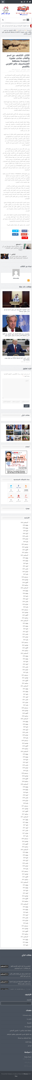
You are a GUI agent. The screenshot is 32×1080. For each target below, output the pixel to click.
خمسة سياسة (27, 1057)
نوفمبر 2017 (25, 809)
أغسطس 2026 (24, 522)
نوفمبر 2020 (25, 710)
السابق (18, 244)
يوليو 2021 (25, 689)
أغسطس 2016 (24, 849)
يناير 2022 (25, 672)
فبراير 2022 (25, 670)
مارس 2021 (25, 699)
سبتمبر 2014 (25, 901)
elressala (24, 69)
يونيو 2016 (25, 855)
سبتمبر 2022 (25, 650)
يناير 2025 (25, 574)
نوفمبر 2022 (25, 645)
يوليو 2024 (25, 591)
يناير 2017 (25, 836)
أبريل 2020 (25, 730)
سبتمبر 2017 (25, 814)
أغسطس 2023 (24, 620)
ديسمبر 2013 (25, 926)
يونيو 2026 (25, 528)
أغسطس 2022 (24, 653)
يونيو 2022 (25, 659)
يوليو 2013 (25, 939)
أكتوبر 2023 (25, 615)
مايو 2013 (25, 945)
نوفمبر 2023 (25, 612)
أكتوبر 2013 (25, 931)
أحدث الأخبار (25, 71)
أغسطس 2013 (24, 937)
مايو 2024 (25, 596)
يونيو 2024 (25, 593)
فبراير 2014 (25, 920)
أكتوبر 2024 (25, 582)
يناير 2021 (25, 705)
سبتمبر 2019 (25, 749)
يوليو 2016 (25, 852)
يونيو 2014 (25, 909)
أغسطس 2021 (24, 686)
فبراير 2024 (25, 604)
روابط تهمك (28, 1042)
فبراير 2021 (25, 702)
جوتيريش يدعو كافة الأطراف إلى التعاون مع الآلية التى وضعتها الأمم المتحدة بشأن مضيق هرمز (16, 335)
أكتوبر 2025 (25, 550)
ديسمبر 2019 (25, 740)
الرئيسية (29, 1023)
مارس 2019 (25, 765)
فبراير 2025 (25, 571)
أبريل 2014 (25, 915)
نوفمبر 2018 (25, 776)
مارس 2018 (25, 798)
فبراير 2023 (25, 637)
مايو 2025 (25, 563)
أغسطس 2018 (24, 784)
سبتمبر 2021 (25, 683)
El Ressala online (27, 1015)
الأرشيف (29, 1000)
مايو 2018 (25, 792)
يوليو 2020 (25, 721)
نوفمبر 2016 (25, 841)
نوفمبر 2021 (25, 678)
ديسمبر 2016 (25, 838)
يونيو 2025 (25, 560)
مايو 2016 (25, 858)
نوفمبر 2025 (25, 547)
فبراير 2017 (25, 833)
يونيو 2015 (25, 888)
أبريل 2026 (25, 533)
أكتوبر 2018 (25, 779)
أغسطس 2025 (24, 555)
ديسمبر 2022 (25, 642)
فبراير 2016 (25, 866)
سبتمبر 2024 (25, 585)
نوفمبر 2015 (25, 874)
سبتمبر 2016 (25, 847)
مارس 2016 (25, 863)
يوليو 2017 (25, 819)
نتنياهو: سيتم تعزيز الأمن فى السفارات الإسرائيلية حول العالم (19, 257)
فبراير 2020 (25, 735)
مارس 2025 (25, 569)
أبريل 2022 (25, 664)
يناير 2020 (25, 738)
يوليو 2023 (25, 623)
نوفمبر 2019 (25, 743)
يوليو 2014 (25, 907)
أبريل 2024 (25, 599)
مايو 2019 (25, 759)
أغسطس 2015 (24, 882)
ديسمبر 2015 (25, 871)
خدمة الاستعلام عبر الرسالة (24, 1038)
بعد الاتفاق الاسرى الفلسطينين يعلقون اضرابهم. (19, 1034)
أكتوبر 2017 (25, 811)
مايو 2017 (25, 825)
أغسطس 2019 (24, 751)
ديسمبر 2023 (25, 610)
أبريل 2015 (25, 893)
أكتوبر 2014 (25, 898)
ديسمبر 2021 (25, 675)
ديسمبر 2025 (25, 544)
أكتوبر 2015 (25, 877)
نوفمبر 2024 (25, 580)
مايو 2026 (25, 531)
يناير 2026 (25, 541)
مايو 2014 (25, 912)
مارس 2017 (25, 830)
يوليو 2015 (25, 885)
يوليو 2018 (25, 787)
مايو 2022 (25, 661)
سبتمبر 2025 (25, 552)
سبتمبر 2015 (25, 879)
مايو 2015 (25, 890)
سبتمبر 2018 (25, 781)
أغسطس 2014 (24, 904)
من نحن (29, 1046)
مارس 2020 (25, 732)
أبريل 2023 (25, 631)
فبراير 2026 (25, 539)
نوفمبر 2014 (25, 896)
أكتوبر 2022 (25, 648)
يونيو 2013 (25, 942)
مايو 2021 (25, 694)
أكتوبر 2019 (25, 746)
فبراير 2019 (25, 768)
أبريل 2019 (25, 762)
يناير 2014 (25, 923)
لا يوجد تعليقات (11, 71)
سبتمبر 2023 (25, 618)
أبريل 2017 (25, 828)
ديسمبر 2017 (25, 806)
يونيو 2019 (25, 757)
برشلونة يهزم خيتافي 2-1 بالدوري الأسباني (20, 1030)
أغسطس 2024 (24, 588)
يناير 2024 (25, 607)
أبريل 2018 (25, 795)
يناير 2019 (25, 770)
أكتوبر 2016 (25, 844)
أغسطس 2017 (24, 817)
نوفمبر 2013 (25, 928)
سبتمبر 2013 (25, 934)
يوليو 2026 (25, 525)
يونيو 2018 (25, 789)
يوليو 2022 (25, 656)
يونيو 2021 (25, 691)
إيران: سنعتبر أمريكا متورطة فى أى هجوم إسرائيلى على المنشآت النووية (12, 248)
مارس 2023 (25, 634)
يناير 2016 (25, 869)
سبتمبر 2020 (25, 716)
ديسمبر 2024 (25, 577)
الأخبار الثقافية (19, 71)
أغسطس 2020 (24, 719)
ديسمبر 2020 (25, 708)
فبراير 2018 (25, 800)
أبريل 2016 (25, 860)
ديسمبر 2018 (25, 773)
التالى (13, 254)
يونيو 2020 (25, 724)
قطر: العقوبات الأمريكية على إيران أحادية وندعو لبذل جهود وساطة (17, 311)
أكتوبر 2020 (25, 713)
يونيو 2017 (25, 822)
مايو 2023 (25, 629)
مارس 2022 (25, 667)
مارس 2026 (25, 536)
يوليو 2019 (25, 754)
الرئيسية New (28, 1027)
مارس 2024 (25, 601)
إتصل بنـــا (29, 1019)
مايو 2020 (25, 727)
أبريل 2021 (25, 697)
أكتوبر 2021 (25, 680)
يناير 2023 (25, 640)
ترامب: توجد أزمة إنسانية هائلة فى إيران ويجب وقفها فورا (17, 359)
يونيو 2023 (25, 626)
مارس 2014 (25, 918)
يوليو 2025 (25, 558)
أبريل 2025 (25, 566)
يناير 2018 (25, 803)
